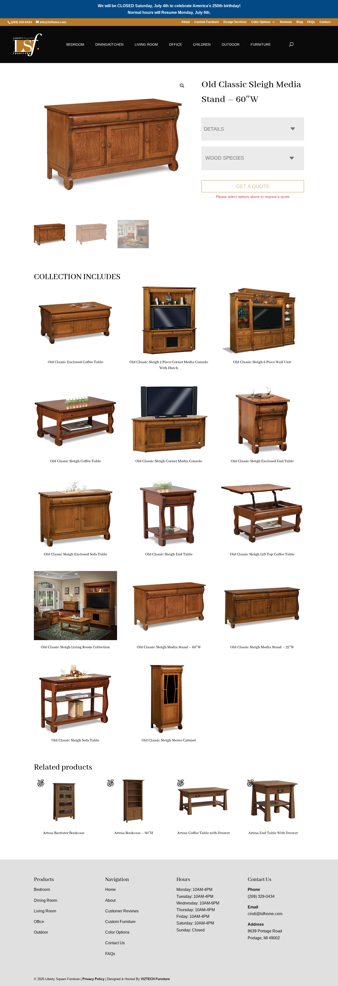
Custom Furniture (206, 22)
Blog (299, 22)
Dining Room (45, 900)
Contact (325, 22)
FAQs (311, 22)
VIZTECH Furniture (155, 979)
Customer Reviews (122, 911)
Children (202, 44)
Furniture (261, 44)
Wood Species (224, 158)
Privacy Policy (93, 979)
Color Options (260, 22)
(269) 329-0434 (261, 896)
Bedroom (75, 44)
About (185, 22)
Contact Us (115, 943)
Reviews (286, 22)
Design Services (235, 22)
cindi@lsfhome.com (265, 914)
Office (175, 44)
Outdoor (231, 44)
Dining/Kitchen (109, 44)
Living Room (146, 44)
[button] (182, 85)
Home (110, 889)
